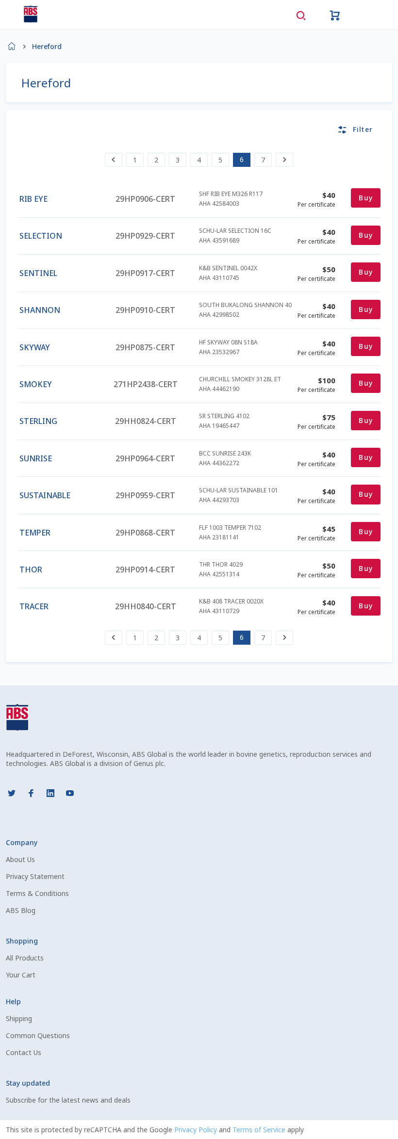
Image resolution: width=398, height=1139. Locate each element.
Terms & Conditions (37, 893)
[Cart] (335, 14)
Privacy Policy (196, 1129)
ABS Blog (20, 910)
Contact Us (23, 1052)
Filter (363, 129)
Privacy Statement (35, 876)
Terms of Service (259, 1129)
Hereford (47, 46)
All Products (25, 957)
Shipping (19, 1018)
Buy (366, 197)
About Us (20, 859)
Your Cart (20, 974)
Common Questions (38, 1035)
